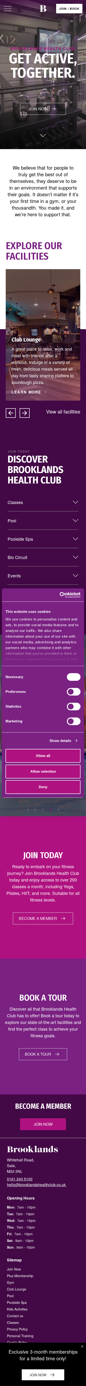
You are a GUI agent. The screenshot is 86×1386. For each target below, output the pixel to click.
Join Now (43, 1124)
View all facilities (63, 411)
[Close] (82, 1346)
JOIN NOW (38, 108)
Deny (43, 787)
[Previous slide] (11, 413)
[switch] (74, 692)
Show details (60, 741)
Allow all (43, 756)
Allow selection (43, 771)
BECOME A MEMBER (38, 918)
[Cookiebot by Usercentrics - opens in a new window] (61, 595)
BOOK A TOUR (38, 1054)
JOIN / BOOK (69, 8)
